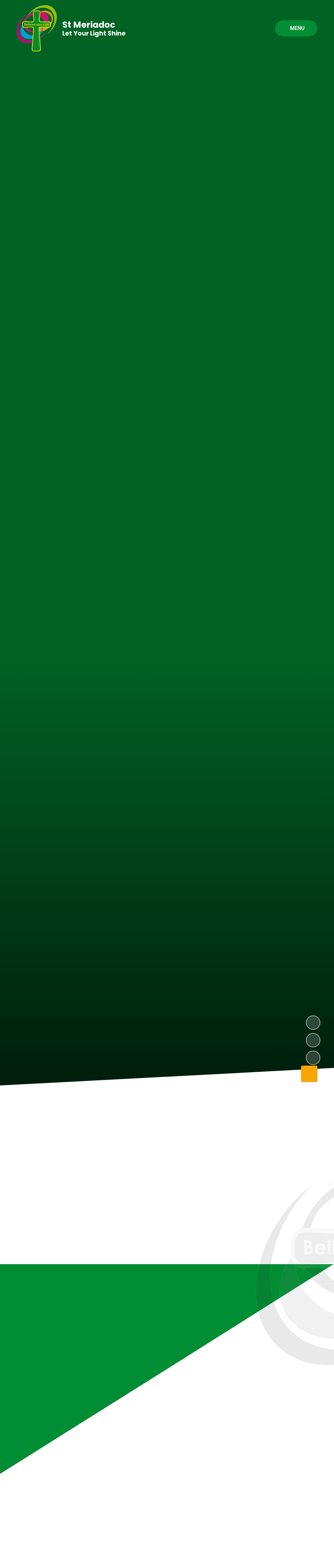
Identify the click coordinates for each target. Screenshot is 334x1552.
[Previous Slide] (290, 1309)
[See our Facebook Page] (309, 1427)
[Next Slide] (310, 1309)
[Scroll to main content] (309, 1074)
